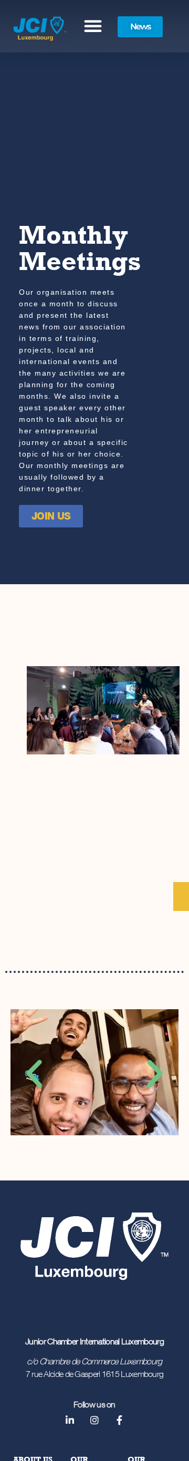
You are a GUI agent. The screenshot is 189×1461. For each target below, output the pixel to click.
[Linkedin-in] (69, 1420)
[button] (93, 26)
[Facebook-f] (119, 1420)
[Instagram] (94, 1420)
